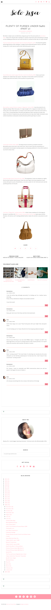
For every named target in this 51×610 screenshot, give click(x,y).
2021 (6, 479)
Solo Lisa (8, 604)
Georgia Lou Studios (24, 604)
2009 (6, 502)
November (8, 508)
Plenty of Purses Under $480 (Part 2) (15, 548)
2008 (6, 504)
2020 (6, 481)
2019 (6, 483)
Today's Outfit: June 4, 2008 (12, 544)
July (7, 516)
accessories (22, 31)
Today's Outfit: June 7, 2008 (12, 540)
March (7, 566)
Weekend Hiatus (10, 560)
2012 (6, 496)
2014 (6, 493)
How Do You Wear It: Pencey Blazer (14, 546)
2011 (6, 498)
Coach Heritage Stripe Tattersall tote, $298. (13, 178)
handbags (29, 31)
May (7, 562)
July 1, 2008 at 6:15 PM (11, 366)
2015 (6, 491)
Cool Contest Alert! (10, 524)
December (8, 506)
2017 (6, 487)
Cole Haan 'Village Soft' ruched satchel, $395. (14, 212)
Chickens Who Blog (10, 520)
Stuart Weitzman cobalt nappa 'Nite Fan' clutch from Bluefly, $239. (19, 75)
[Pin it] (30, 248)
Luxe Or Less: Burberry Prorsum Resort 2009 (16, 526)
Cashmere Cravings (10, 532)
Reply (46, 305)
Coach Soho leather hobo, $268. (10, 144)
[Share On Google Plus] (25, 248)
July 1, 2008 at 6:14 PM (11, 321)
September (9, 512)
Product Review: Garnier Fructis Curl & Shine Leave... (18, 534)
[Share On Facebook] (20, 248)
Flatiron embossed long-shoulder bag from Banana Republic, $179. (19, 42)
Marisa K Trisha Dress (11, 542)
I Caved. (8, 536)
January (8, 569)
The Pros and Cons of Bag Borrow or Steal (16, 554)
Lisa (8, 319)
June (7, 518)
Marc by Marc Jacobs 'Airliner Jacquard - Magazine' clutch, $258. (18, 107)
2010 (6, 500)
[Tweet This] (15, 248)
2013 (6, 495)
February (8, 568)
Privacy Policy (13, 604)
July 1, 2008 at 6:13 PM (11, 292)
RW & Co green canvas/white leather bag (25, 214)
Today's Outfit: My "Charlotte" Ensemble (16, 556)
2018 (6, 485)
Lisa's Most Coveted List (12, 530)
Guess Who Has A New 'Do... (12, 538)
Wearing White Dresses (11, 522)
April (7, 564)
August (8, 514)
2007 (6, 571)
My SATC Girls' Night (11, 558)
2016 (6, 489)
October (8, 510)
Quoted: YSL (9, 552)
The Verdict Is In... (10, 528)
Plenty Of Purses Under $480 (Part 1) (15, 550)
